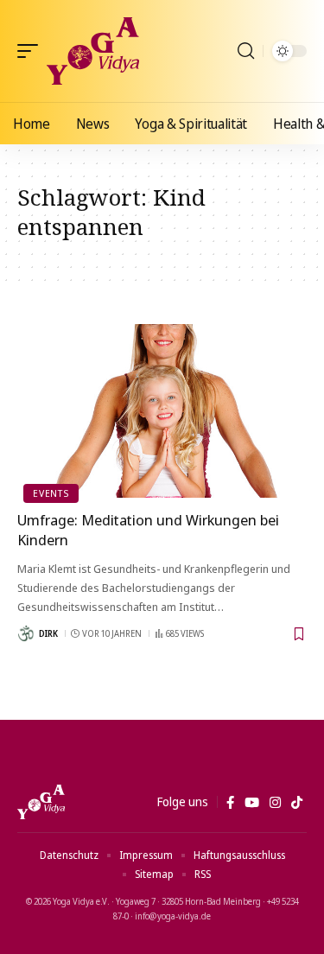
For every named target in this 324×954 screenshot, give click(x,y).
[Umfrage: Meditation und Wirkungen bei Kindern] (162, 411)
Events (51, 493)
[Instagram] (275, 803)
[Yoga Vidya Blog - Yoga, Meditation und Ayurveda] (93, 51)
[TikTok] (297, 803)
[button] (32, 51)
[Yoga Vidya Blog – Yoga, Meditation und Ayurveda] (41, 802)
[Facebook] (230, 803)
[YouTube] (252, 803)
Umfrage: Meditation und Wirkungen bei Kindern (148, 530)
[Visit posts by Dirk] (26, 633)
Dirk (48, 633)
